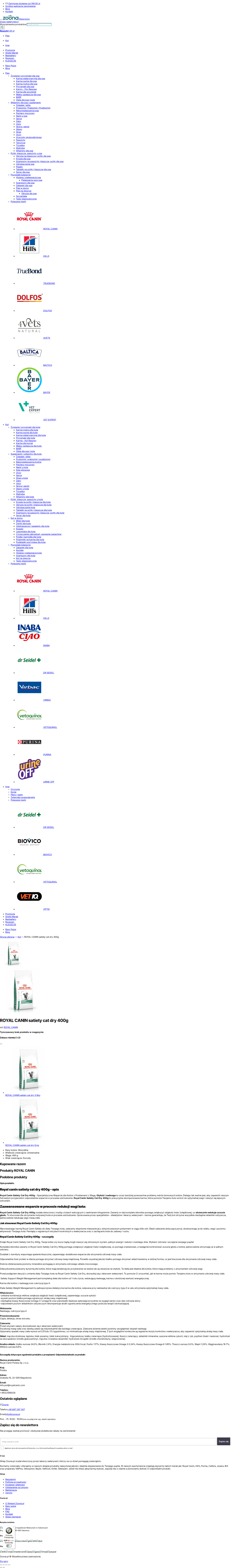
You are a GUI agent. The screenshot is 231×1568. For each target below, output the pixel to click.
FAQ (7, 1511)
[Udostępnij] (6, 1564)
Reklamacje (11, 1490)
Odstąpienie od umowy (16, 1487)
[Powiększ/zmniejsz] (1, 1564)
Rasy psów (10, 1506)
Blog (7, 8)
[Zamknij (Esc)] (9, 1564)
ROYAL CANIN (11, 1027)
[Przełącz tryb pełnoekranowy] (4, 1564)
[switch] (9, 1545)
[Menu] (1, 19)
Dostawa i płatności (15, 1484)
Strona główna (7, 937)
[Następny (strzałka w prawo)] (4, 1567)
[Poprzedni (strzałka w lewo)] (1, 1567)
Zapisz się (224, 1441)
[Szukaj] (2, 28)
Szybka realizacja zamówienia (20, 6)
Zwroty (8, 1492)
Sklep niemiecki (13, 1516)
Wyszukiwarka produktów (13, 24)
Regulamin (10, 1479)
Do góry (4, 1561)
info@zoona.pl (12, 1414)
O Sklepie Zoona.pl (14, 1503)
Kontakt (9, 11)
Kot (19, 937)
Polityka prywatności (15, 1482)
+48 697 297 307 (16, 1409)
